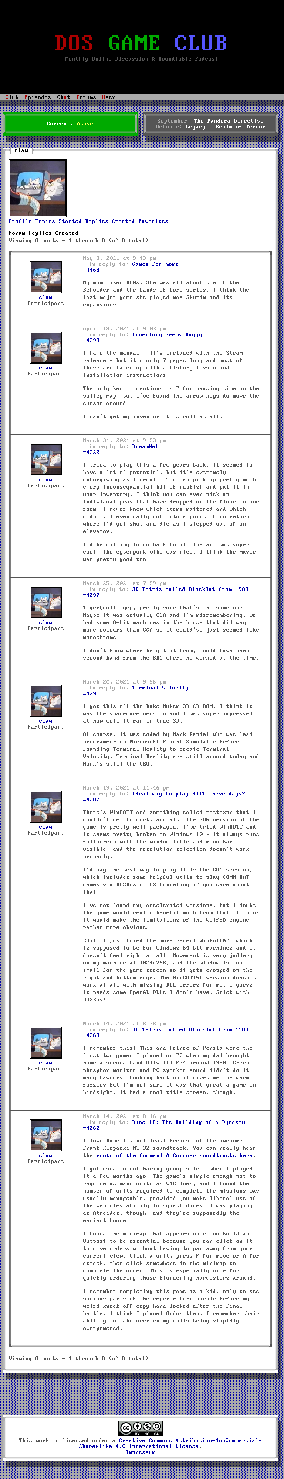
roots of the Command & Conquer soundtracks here (175, 1156)
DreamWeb (145, 447)
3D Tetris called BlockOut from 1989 (190, 589)
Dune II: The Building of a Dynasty (189, 1122)
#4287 (91, 800)
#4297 (91, 595)
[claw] (38, 216)
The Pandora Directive (229, 121)
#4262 (91, 1128)
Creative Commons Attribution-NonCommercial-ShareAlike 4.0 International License (170, 1443)
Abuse (85, 124)
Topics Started (59, 221)
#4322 (91, 452)
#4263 (91, 1036)
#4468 (91, 270)
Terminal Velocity (160, 688)
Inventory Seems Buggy (167, 335)
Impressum (141, 1452)
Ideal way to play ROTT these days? (189, 794)
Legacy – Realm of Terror (226, 127)
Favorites (154, 221)
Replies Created (110, 221)
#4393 (91, 341)
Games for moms (155, 264)
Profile (20, 221)
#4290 (91, 694)
